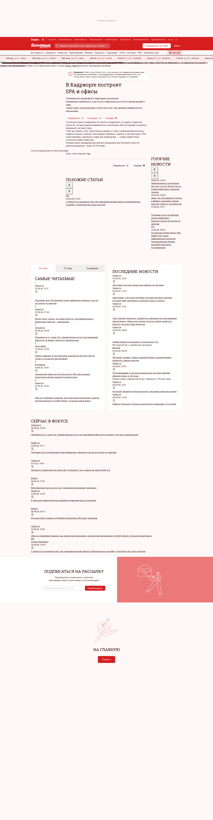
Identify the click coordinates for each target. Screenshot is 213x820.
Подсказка (111, 52)
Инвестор (62, 52)
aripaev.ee (52, 40)
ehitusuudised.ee (80, 40)
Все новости (37, 52)
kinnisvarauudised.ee (141, 40)
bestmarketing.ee (65, 40)
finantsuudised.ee (96, 40)
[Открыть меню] (43, 39)
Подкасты (99, 52)
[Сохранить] (36, 291)
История (131, 52)
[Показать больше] (176, 39)
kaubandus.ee (125, 40)
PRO (140, 52)
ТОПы (122, 52)
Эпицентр (50, 52)
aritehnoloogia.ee (111, 40)
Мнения (88, 52)
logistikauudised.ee (158, 40)
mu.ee (170, 40)
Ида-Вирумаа (76, 52)
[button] (63, 588)
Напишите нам (151, 52)
